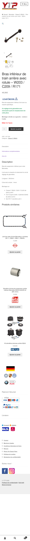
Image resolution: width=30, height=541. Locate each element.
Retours (6, 448)
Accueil (6, 14)
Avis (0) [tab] (4, 156)
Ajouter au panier (16, 129)
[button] (3, 23)
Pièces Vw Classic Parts (10, 451)
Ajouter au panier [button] (15, 252)
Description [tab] (5, 146)
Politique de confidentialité (10, 483)
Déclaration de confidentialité (12, 457)
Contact (6, 440)
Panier (23, 536)
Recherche (15, 538)
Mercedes (11, 14)
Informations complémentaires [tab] (11, 151)
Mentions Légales (9, 443)
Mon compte (5, 538)
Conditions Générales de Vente (12, 446)
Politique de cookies (9, 454)
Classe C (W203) (19, 14)
